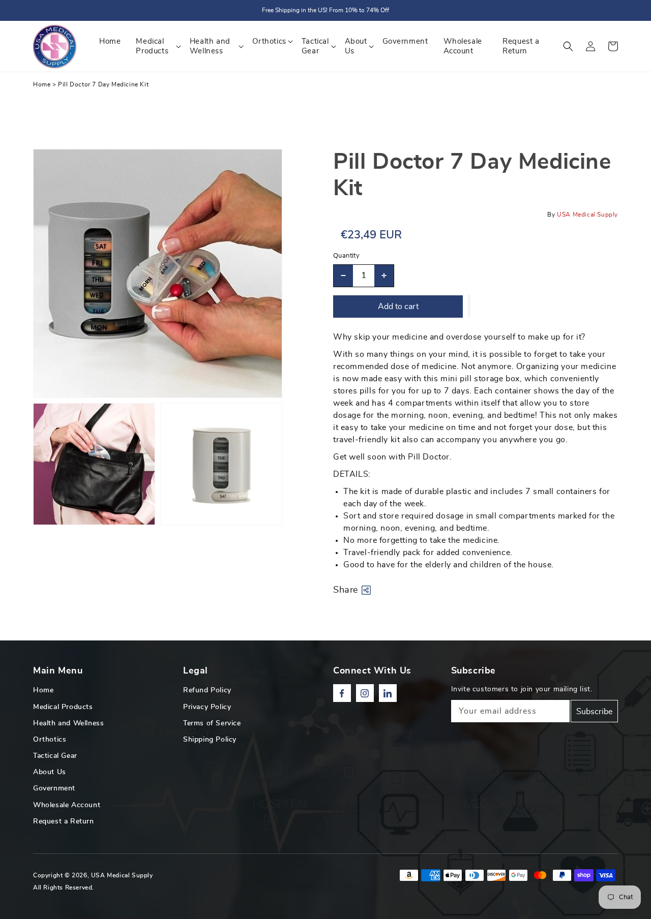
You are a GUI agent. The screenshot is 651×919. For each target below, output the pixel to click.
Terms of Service (212, 723)
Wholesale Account (66, 805)
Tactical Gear (55, 755)
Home (41, 84)
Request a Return (63, 821)
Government (54, 788)
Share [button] (345, 590)
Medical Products (63, 707)
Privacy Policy (207, 707)
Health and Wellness (68, 723)
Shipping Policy (209, 739)
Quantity (346, 256)
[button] (568, 46)
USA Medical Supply (122, 875)
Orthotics (49, 739)
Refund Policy (207, 690)
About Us (49, 772)
